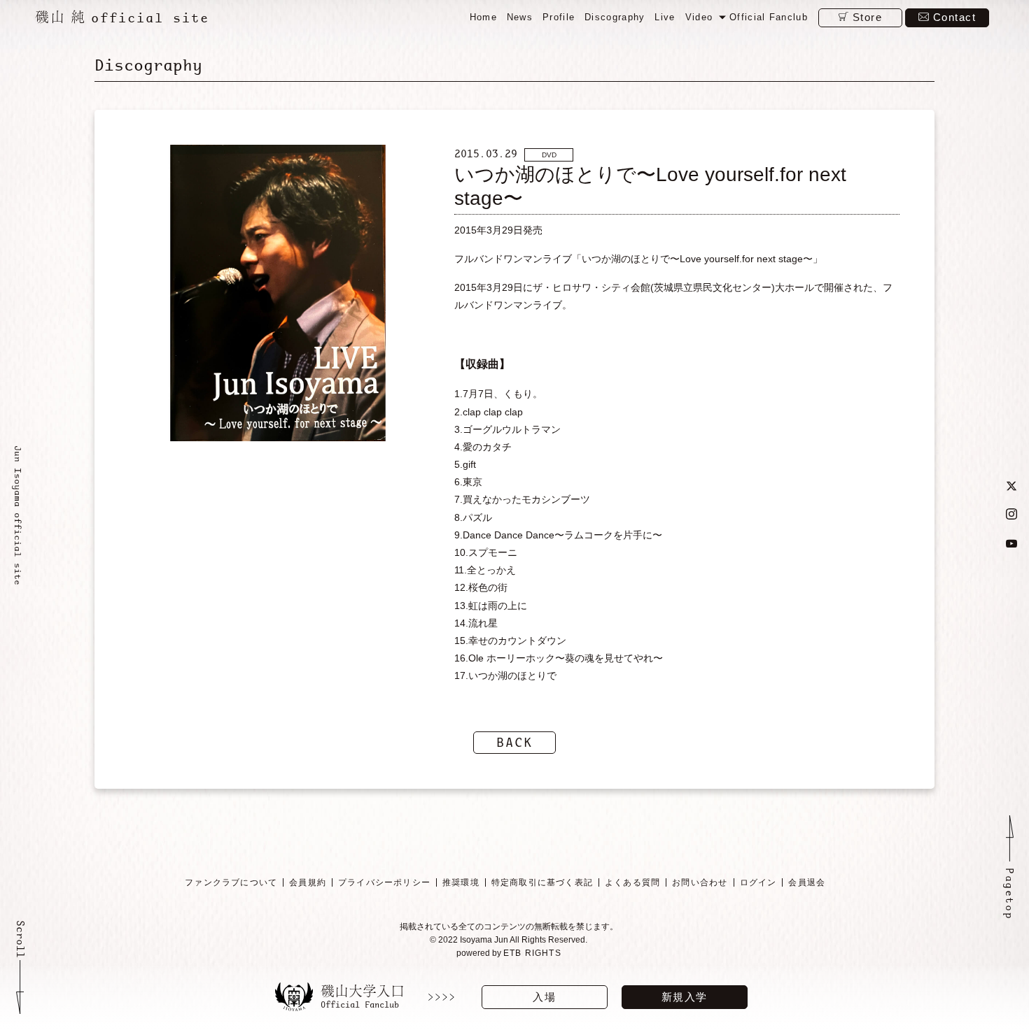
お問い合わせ (699, 882)
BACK (514, 742)
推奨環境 (460, 882)
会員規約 (307, 882)
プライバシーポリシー (384, 882)
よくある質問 (632, 882)
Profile (558, 17)
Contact (954, 17)
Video (699, 17)
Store (868, 17)
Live (664, 17)
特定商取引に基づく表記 (542, 882)
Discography (614, 17)
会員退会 (806, 882)
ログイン (758, 882)
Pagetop (1009, 894)
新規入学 (685, 997)
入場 (544, 997)
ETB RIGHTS (532, 953)
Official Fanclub (768, 17)
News (520, 17)
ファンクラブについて (231, 882)
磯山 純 (122, 17)
